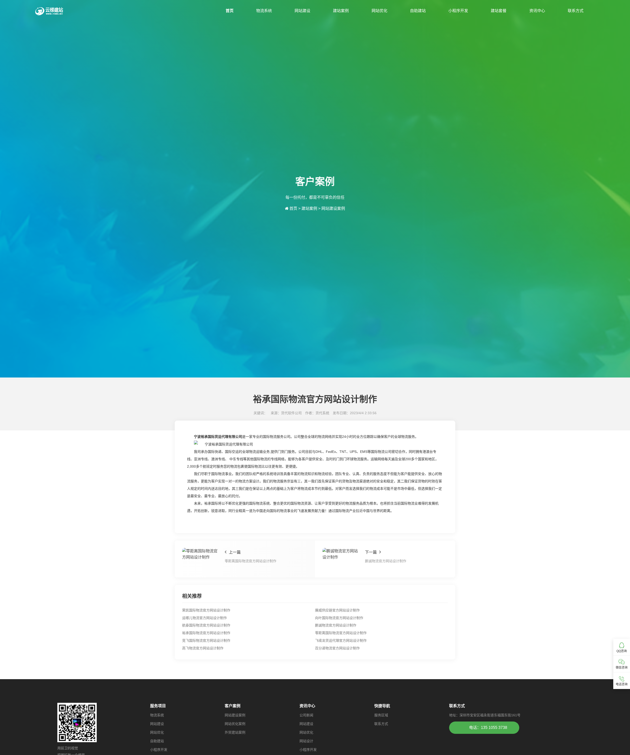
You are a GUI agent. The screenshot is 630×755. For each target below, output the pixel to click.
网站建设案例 (333, 208)
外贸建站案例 (235, 732)
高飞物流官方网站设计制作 (202, 648)
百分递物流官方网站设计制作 (337, 648)
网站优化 (379, 11)
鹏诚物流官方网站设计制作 (335, 625)
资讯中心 (537, 11)
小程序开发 (458, 11)
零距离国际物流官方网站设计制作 (341, 633)
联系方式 (575, 11)
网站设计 (306, 741)
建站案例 (341, 11)
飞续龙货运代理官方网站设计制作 (341, 640)
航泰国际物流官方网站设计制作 (206, 625)
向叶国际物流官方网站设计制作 (339, 618)
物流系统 (264, 11)
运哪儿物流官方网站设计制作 (204, 618)
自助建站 (418, 11)
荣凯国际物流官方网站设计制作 (206, 610)
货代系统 (322, 413)
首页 (230, 11)
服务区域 (381, 715)
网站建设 (302, 11)
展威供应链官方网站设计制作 (337, 610)
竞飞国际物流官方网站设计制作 (206, 640)
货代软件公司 (291, 413)
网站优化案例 (235, 724)
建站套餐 (498, 11)
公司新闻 (306, 715)
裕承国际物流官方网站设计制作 (206, 633)
